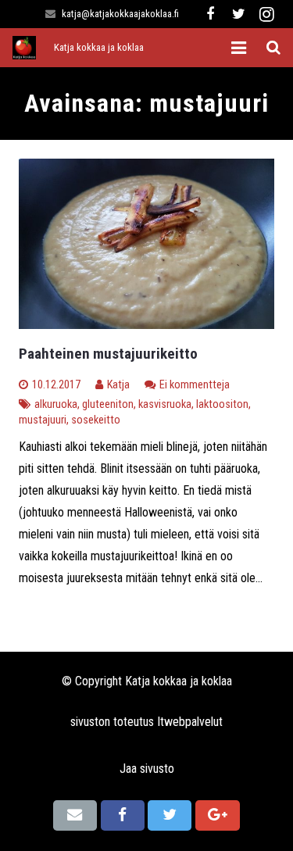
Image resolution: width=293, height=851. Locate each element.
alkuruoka (55, 404)
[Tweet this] (169, 815)
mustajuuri (42, 420)
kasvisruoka (164, 404)
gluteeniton (108, 404)
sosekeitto (95, 420)
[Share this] (123, 815)
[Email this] (75, 815)
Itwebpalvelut (190, 721)
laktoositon (222, 404)
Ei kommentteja (194, 385)
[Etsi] (273, 48)
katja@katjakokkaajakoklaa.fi (120, 14)
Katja (118, 385)
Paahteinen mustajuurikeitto (108, 354)
